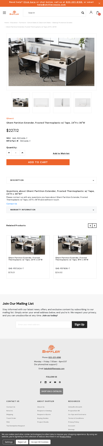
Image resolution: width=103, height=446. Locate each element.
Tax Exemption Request (15, 426)
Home (7, 23)
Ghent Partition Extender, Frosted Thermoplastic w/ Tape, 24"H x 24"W (25, 259)
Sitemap (71, 430)
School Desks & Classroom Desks (39, 23)
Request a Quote (44, 414)
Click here (29, 2)
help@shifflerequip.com (51, 4)
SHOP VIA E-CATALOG (51, 391)
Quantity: (11, 147)
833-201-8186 (74, 2)
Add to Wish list (61, 153)
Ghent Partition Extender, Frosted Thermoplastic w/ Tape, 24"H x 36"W (31, 27)
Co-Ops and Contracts (77, 414)
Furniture (22, 23)
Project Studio (43, 422)
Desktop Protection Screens (62, 23)
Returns (9, 411)
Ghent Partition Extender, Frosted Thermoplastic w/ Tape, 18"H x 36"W (71, 259)
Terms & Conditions (76, 418)
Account (71, 426)
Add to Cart (28, 247)
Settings (9, 442)
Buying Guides (42, 418)
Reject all (22, 442)
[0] (97, 12)
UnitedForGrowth (75, 407)
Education (14, 23)
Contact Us (11, 203)
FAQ (8, 422)
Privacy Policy (73, 422)
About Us (40, 407)
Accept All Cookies (39, 442)
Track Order (11, 418)
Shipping (9, 414)
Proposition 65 (74, 411)
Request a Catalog (44, 411)
